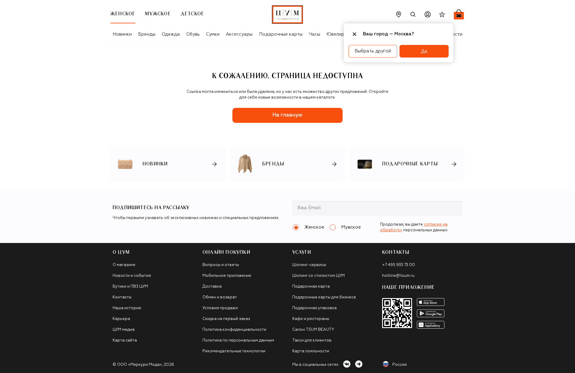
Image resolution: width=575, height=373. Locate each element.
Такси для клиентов (312, 340)
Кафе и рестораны (310, 319)
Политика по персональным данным (238, 340)
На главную (287, 115)
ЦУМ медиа (123, 330)
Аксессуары (239, 34)
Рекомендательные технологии (233, 351)
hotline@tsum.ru (398, 276)
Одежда (171, 34)
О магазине (124, 265)
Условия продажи (220, 308)
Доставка (212, 287)
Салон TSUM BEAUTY (313, 330)
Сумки (213, 34)
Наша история (127, 308)
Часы (314, 34)
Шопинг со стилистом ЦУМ (318, 276)
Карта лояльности (310, 351)
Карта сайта (125, 340)
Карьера (121, 319)
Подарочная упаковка (314, 308)
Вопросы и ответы (220, 265)
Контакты (122, 297)
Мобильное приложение (226, 276)
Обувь (193, 34)
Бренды (146, 34)
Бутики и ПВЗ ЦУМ (130, 287)
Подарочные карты (280, 34)
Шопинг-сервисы (309, 265)
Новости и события (132, 276)
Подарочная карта (311, 287)
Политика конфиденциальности (234, 330)
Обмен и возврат (219, 297)
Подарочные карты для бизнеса (324, 297)
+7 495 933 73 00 (398, 265)
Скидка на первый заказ (226, 319)
